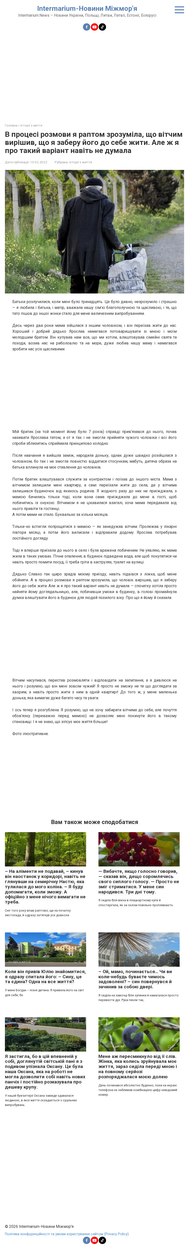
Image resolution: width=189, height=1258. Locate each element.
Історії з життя (80, 162)
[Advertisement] (94, 74)
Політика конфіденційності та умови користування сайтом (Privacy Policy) (67, 1234)
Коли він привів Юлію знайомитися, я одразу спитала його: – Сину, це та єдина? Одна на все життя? (45, 977)
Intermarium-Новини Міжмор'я (87, 8)
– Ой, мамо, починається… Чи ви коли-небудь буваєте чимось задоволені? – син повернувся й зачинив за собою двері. (135, 979)
